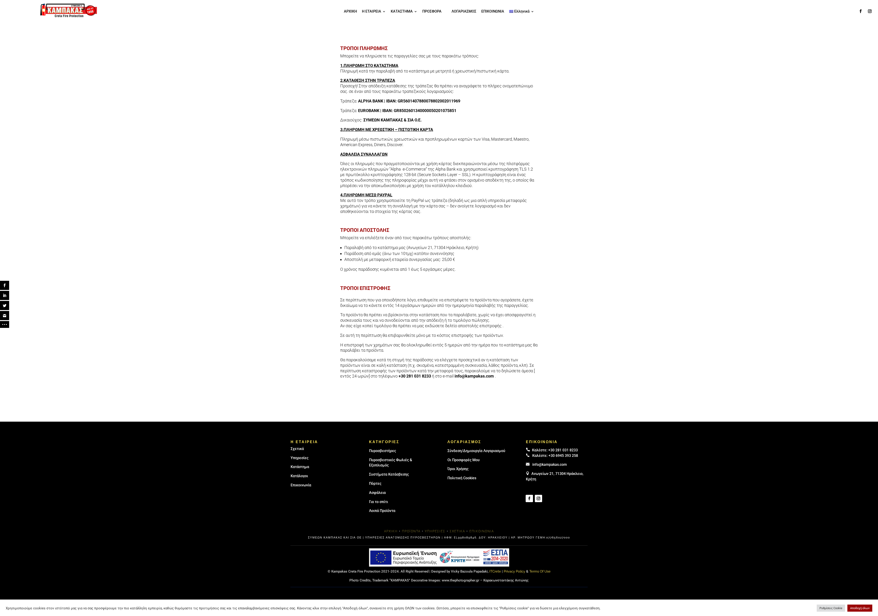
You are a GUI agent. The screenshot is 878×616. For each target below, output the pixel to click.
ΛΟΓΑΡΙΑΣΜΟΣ (464, 11)
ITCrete (495, 571)
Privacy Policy (514, 571)
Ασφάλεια (377, 492)
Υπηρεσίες (299, 458)
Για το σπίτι (378, 502)
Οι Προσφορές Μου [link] (463, 460)
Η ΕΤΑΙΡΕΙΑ (371, 11)
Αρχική (391, 531)
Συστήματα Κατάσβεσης (389, 474)
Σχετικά (297, 449)
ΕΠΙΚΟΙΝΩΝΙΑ (492, 11)
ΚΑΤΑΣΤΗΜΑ (402, 11)
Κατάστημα (300, 467)
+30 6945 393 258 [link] (563, 455)
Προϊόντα (411, 531)
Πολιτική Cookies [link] (461, 478)
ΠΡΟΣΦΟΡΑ (432, 11)
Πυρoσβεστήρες (382, 451)
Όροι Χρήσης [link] (457, 469)
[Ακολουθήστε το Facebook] (860, 11)
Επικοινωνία (301, 485)
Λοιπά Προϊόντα (382, 511)
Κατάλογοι (299, 476)
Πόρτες (375, 483)
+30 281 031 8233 (415, 376)
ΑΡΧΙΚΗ (350, 11)
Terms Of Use (540, 571)
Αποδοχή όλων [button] (860, 608)
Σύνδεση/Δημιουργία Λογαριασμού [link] (476, 451)
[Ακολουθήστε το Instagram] (869, 11)
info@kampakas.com (474, 376)
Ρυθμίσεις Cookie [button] (830, 608)
